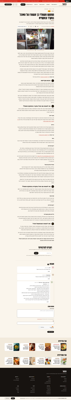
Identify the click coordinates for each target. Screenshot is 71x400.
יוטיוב (18, 390)
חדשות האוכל (63, 376)
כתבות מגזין (64, 389)
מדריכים (50, 9)
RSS (18, 392)
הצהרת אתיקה (32, 390)
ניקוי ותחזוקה (49, 393)
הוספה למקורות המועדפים (21, 26)
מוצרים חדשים (32, 380)
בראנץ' (50, 378)
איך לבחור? (49, 389)
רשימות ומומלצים (63, 390)
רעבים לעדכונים (8, 4)
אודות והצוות (33, 388)
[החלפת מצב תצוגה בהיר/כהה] (13, 4)
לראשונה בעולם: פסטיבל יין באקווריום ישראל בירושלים (29, 1)
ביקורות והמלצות (62, 386)
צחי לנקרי (52, 26)
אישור (13, 398)
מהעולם (65, 378)
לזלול (62, 4)
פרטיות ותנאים (32, 392)
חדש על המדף (31, 376)
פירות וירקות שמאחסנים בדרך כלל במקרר (45, 156)
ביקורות (65, 388)
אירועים (16, 376)
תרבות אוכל (64, 381)
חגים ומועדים (49, 390)
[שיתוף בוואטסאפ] (35, 26)
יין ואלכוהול (33, 378)
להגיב (49, 271)
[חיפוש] (16, 4)
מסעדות (48, 376)
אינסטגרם (17, 388)
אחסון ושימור (46, 9)
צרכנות (65, 380)
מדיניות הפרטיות (36, 255)
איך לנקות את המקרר (44, 77)
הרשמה (36, 253)
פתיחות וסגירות (48, 381)
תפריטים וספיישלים (48, 383)
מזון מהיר (49, 380)
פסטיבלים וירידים (16, 380)
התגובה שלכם (51, 308)
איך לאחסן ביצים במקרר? (44, 135)
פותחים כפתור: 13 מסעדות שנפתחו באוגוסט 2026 (50, 1)
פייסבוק (17, 389)
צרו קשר (33, 389)
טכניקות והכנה (48, 392)
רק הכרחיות (7, 398)
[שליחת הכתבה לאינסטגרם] (31, 26)
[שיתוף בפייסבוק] (33, 26)
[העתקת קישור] (29, 26)
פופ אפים (17, 378)
